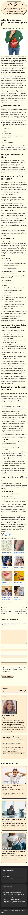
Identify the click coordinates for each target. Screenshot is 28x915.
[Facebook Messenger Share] (9, 534)
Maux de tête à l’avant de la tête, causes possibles (13, 747)
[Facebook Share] (6, 534)
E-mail (3, 654)
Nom (2, 647)
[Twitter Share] (2, 534)
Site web (3, 661)
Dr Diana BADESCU (19, 28)
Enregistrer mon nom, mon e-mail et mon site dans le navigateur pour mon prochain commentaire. (14, 669)
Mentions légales (6, 876)
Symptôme (8, 602)
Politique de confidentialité (8, 878)
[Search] (24, 8)
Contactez (5, 873)
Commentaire (5, 628)
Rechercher (5, 688)
